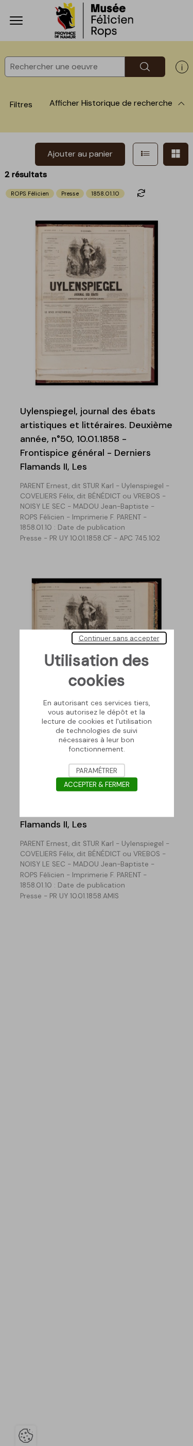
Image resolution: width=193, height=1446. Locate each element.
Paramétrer (96, 770)
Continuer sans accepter (119, 637)
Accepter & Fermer (97, 784)
